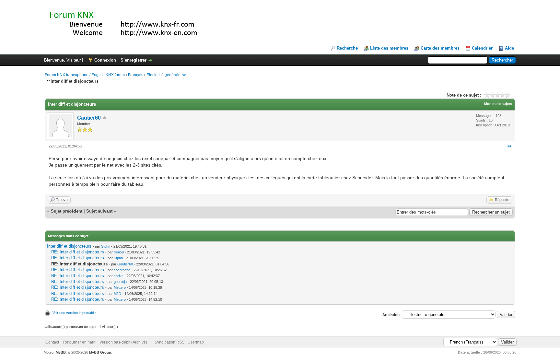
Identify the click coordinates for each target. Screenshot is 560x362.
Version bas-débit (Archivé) (123, 342)
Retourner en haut (79, 342)
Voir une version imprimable (74, 313)
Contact (52, 342)
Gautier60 (89, 118)
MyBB (61, 352)
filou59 (119, 252)
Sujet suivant (99, 211)
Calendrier (482, 48)
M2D (117, 294)
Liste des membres (389, 48)
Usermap (196, 342)
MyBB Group (100, 352)
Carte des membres (440, 48)
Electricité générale (163, 75)
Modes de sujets (498, 104)
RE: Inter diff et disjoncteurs (77, 252)
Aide (509, 48)
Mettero (120, 287)
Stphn (105, 246)
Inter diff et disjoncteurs (69, 246)
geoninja (120, 282)
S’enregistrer (133, 60)
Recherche (347, 48)
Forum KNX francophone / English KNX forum (85, 75)
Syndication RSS (169, 342)
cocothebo (122, 270)
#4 (509, 146)
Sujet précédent (66, 211)
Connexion (105, 60)
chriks (118, 276)
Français (135, 75)
